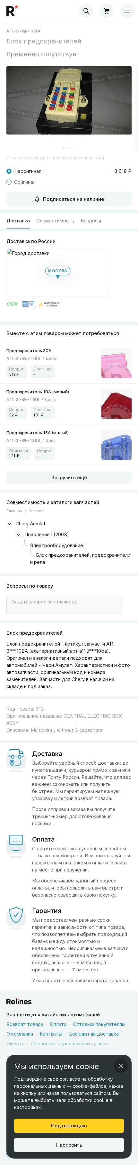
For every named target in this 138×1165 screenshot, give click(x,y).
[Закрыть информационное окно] (121, 1066)
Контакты (51, 1034)
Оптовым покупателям (99, 1024)
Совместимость (55, 221)
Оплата (58, 1024)
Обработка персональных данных (70, 1043)
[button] (69, 100)
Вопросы (91, 221)
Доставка (18, 221)
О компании (19, 1034)
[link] (69, 362)
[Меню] (127, 11)
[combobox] (86, 11)
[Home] (12, 11)
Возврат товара (24, 1024)
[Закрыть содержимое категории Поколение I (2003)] (18, 534)
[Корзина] (106, 11)
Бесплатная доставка (94, 1034)
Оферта (15, 1043)
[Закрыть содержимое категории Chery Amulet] (9, 524)
